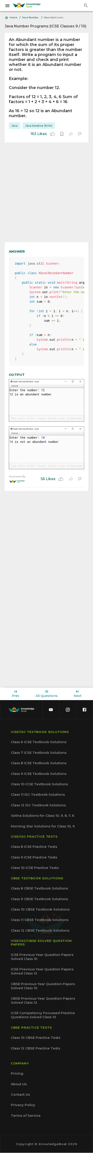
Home (13, 17)
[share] (71, 133)
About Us (19, 1084)
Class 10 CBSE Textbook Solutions (40, 909)
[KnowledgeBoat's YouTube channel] (50, 709)
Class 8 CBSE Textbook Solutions (39, 888)
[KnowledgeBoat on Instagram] (67, 709)
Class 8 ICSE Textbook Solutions (38, 763)
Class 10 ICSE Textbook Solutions (39, 784)
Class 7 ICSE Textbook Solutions (38, 753)
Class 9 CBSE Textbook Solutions (39, 899)
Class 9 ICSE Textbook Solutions (38, 774)
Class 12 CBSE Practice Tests (35, 1048)
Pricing (17, 1073)
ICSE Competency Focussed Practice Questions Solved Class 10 (43, 1015)
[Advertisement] (46, 192)
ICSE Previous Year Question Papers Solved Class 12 (42, 971)
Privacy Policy (23, 1105)
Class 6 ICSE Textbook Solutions (38, 742)
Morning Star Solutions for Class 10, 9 (43, 826)
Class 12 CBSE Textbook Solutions (40, 930)
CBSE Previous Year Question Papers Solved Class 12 (43, 1000)
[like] (52, 134)
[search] (86, 5)
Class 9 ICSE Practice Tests (34, 857)
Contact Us (20, 1095)
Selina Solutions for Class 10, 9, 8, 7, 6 (42, 816)
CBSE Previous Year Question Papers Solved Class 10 (43, 986)
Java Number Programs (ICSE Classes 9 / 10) (31, 17)
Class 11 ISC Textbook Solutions (38, 795)
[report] (80, 134)
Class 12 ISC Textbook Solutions (38, 805)
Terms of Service (26, 1116)
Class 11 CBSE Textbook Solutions (39, 920)
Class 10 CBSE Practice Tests (35, 1038)
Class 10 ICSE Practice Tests (35, 868)
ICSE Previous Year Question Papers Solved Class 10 (42, 957)
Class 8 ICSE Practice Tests (34, 847)
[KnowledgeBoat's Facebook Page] (84, 709)
